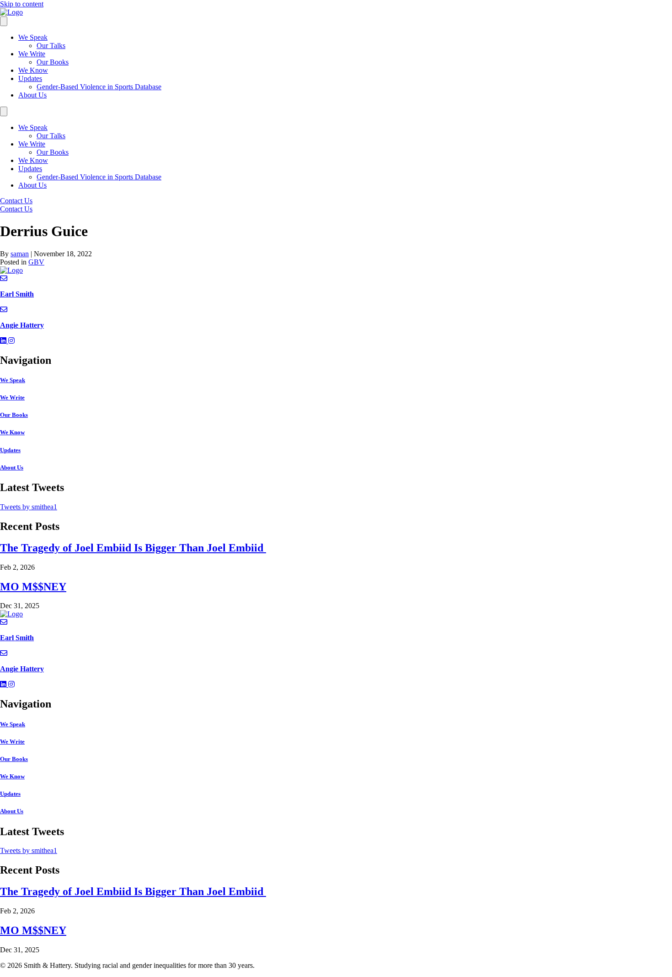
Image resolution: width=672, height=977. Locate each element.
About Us (32, 95)
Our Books (53, 62)
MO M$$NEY (33, 587)
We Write (31, 54)
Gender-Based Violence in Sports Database (99, 87)
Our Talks (51, 45)
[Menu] (3, 21)
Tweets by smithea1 (28, 507)
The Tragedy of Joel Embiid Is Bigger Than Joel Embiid (133, 548)
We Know (33, 70)
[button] (4, 341)
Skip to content (21, 4)
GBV (36, 262)
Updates (30, 78)
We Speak (33, 37)
